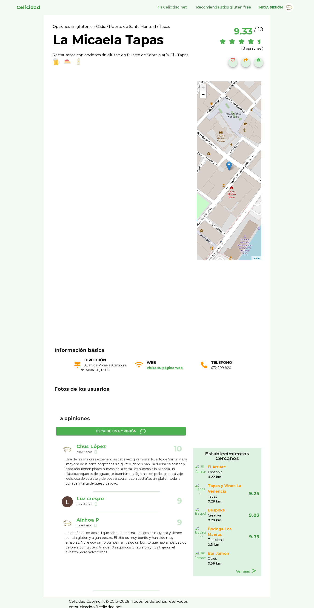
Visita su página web (165, 368)
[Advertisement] (159, 311)
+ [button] (203, 87)
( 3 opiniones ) (252, 48)
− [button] (203, 94)
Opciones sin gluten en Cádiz (80, 26)
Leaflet (256, 258)
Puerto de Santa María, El (132, 26)
